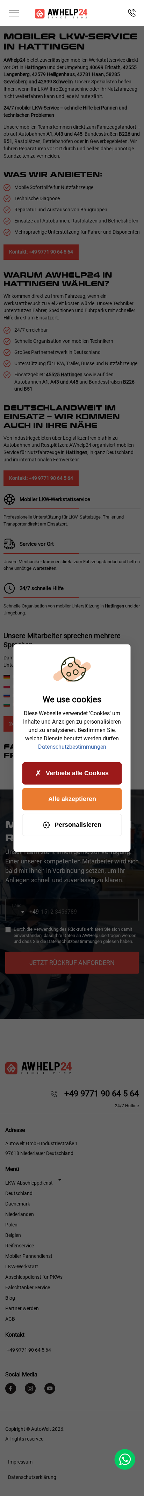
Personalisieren (78, 824)
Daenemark (17, 1204)
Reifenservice (19, 1245)
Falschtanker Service (27, 1287)
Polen (11, 1224)
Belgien (13, 1235)
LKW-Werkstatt (21, 1266)
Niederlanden (19, 1214)
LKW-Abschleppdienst (29, 1183)
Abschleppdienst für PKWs (34, 1277)
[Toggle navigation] (14, 13)
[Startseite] (61, 13)
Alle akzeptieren (72, 798)
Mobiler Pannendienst (28, 1256)
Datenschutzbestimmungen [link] (72, 746)
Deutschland (19, 1193)
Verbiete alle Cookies (77, 773)
